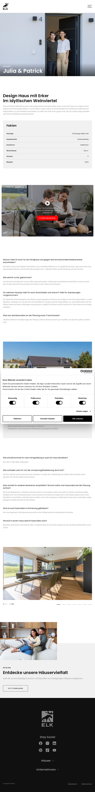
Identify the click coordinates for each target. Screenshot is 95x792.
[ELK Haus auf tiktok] (47, 750)
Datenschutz (87, 784)
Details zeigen (82, 411)
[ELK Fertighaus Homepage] (47, 719)
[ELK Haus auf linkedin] (54, 743)
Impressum (72, 784)
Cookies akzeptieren (47, 218)
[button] (90, 6)
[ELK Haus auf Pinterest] (40, 750)
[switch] (36, 403)
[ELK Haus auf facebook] (40, 743)
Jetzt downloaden (15, 688)
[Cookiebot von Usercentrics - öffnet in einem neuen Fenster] (82, 371)
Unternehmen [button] (46, 769)
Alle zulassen (77, 419)
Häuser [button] (46, 760)
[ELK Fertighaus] (6, 6)
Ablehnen (17, 419)
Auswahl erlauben (47, 419)
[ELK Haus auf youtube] (54, 750)
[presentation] (5, 604)
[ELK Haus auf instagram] (47, 743)
